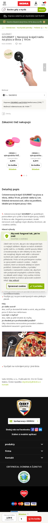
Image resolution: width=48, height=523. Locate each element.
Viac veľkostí (14, 280)
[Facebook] (32, 429)
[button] (21, 175)
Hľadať (42, 9)
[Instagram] (36, 429)
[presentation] (3, 67)
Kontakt (5, 384)
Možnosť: (5, 90)
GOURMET (7, 34)
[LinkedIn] (40, 429)
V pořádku (37, 286)
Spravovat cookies (17, 286)
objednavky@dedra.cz (31, 382)
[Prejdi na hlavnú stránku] (24, 3)
